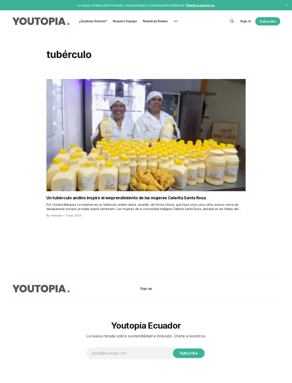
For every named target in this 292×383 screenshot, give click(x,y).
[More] (175, 21)
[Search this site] (232, 21)
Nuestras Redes (155, 21)
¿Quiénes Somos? (93, 21)
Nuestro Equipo (125, 21)
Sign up (146, 288)
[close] (286, 5)
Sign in (245, 21)
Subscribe (268, 21)
